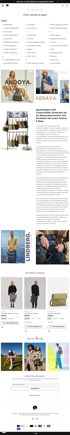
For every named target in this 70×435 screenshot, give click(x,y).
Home (29, 9)
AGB (52, 49)
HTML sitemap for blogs (35, 63)
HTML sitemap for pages (59, 28)
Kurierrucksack (28, 311)
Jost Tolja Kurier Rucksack (31, 313)
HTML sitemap (56, 35)
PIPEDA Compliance (11, 42)
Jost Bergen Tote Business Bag (9, 313)
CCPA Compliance (10, 49)
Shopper (3, 311)
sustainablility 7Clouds (12, 60)
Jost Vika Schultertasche (54, 313)
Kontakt (53, 42)
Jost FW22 (31, 24)
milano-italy (8, 31)
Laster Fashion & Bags (7, 5)
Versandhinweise (56, 52)
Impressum (54, 60)
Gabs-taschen (32, 28)
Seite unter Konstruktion (59, 45)
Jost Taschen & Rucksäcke (35, 273)
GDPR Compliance (10, 52)
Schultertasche (52, 311)
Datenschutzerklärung (58, 39)
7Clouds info (31, 35)
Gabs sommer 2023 (11, 35)
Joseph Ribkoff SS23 (11, 28)
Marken (29, 49)
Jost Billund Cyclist (34, 45)
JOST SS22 (31, 56)
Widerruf (54, 56)
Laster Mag (8, 39)
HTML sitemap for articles (59, 24)
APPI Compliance (10, 45)
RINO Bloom (8, 24)
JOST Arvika (31, 52)
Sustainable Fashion (11, 63)
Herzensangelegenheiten (36, 42)
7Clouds (30, 39)
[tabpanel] (11, 305)
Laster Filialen (55, 63)
